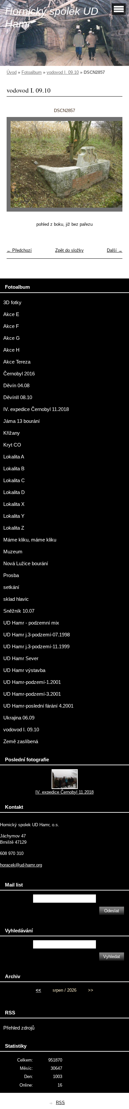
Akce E (11, 314)
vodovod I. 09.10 (63, 72)
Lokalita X (13, 504)
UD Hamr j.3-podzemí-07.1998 (36, 634)
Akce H (11, 350)
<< (38, 990)
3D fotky (12, 302)
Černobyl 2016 (19, 373)
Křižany (11, 433)
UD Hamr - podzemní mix (31, 623)
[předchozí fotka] (17, 167)
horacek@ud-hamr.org (21, 864)
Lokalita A (13, 456)
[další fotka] (111, 167)
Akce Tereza (16, 362)
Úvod (12, 72)
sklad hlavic (16, 599)
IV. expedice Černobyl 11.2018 (36, 409)
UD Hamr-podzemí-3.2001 (32, 694)
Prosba (11, 575)
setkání (11, 587)
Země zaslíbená (20, 741)
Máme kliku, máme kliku (29, 539)
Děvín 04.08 (16, 385)
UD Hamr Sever (20, 658)
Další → (114, 250)
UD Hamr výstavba (24, 670)
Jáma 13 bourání (21, 421)
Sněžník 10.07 (18, 611)
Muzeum (12, 551)
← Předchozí (19, 250)
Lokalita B (13, 468)
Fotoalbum (32, 72)
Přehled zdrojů (18, 1028)
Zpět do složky (69, 250)
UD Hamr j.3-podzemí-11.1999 (36, 646)
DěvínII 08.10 (17, 397)
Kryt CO (12, 445)
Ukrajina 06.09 (18, 717)
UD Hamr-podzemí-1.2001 (32, 682)
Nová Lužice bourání (25, 563)
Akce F (11, 326)
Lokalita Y (13, 516)
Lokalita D (14, 492)
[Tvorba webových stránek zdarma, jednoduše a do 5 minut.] (51, 1103)
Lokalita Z (13, 528)
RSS (60, 1102)
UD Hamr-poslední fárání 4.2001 (38, 706)
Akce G (11, 338)
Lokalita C (14, 480)
